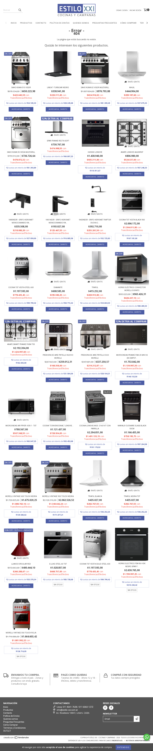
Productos (26, 23)
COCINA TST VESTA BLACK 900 (132, 220)
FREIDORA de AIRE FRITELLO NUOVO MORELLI (58, 356)
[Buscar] (20, 10)
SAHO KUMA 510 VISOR (21, 87)
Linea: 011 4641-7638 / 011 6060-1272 (75, 707)
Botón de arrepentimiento (138, 741)
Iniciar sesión (135, 10)
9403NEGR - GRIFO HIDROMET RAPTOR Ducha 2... (95, 221)
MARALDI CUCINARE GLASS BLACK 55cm (132, 427)
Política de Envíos (59, 23)
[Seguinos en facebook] (111, 707)
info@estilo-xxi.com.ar (67, 710)
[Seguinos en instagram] (105, 707)
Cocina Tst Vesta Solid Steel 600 (95, 564)
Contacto (41, 23)
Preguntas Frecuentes (104, 23)
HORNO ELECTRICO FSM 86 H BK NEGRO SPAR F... (131, 565)
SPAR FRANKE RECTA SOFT (58, 141)
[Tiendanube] (16, 738)
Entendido (123, 747)
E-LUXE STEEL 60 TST (58, 564)
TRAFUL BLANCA (95, 496)
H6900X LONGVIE (95, 152)
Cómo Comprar (128, 23)
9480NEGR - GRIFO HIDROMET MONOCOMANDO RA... (21, 221)
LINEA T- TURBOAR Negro (58, 87)
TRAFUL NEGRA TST (132, 496)
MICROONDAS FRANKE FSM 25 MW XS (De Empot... (132, 356)
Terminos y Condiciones (14, 728)
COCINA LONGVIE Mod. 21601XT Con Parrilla (95, 427)
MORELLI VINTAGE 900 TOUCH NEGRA (58, 496)
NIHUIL (132, 87)
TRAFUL (95, 287)
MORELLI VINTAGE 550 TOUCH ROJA (21, 633)
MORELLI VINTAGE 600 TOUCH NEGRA (21, 496)
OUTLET (7, 731)
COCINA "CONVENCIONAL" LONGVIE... (58, 426)
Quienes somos (81, 23)
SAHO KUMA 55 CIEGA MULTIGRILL (21, 152)
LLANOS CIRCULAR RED (21, 564)
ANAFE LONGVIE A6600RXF (132, 152)
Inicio (14, 23)
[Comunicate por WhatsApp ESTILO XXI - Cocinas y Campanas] (146, 737)
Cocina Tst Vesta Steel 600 (21, 287)
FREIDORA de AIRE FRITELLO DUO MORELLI (95, 356)
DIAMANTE (58, 287)
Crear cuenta (121, 10)
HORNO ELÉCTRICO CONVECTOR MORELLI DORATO (132, 288)
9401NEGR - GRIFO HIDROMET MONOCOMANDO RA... (58, 221)
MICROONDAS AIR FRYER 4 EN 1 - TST (21, 426)
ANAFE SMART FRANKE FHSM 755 (21, 344)
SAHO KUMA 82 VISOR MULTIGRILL (95, 87)
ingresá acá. (117, 741)
